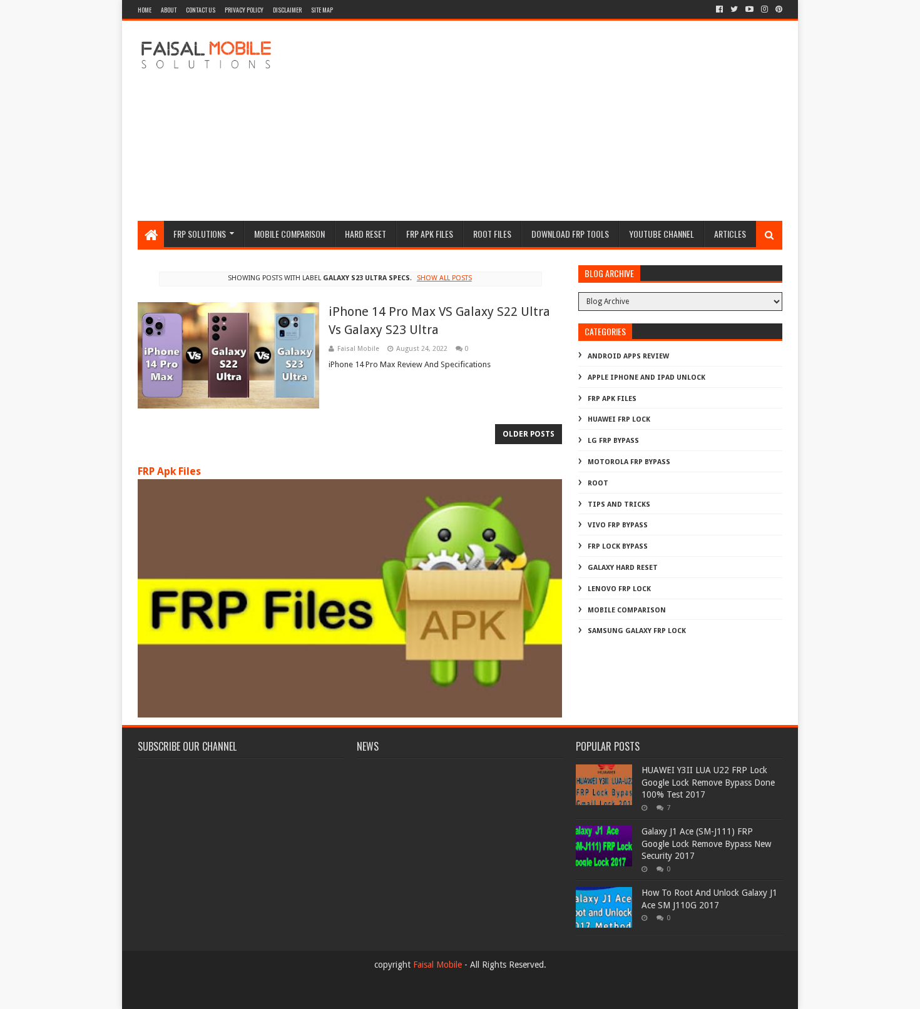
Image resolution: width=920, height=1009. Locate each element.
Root (598, 483)
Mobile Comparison (289, 233)
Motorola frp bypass (629, 462)
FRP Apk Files (169, 471)
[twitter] (734, 9)
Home (144, 9)
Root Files (492, 233)
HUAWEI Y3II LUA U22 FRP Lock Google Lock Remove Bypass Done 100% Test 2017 (708, 782)
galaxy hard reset (623, 568)
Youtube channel (661, 233)
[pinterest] (777, 9)
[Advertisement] (554, 120)
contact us (200, 9)
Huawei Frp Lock (619, 419)
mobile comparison (627, 610)
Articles (730, 233)
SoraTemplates (206, 994)
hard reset (365, 233)
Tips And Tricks (619, 504)
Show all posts (444, 278)
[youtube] (749, 9)
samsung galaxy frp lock (637, 631)
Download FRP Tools (570, 233)
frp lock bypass (618, 546)
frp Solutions (199, 233)
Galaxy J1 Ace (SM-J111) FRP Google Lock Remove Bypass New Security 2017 (706, 843)
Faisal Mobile (437, 965)
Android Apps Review (628, 356)
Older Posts (529, 434)
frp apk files (429, 233)
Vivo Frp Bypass (618, 525)
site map (322, 9)
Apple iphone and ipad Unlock (646, 377)
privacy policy (244, 9)
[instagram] (764, 9)
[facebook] (719, 9)
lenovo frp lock (619, 589)
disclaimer (287, 9)
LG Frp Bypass (613, 441)
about (168, 9)
